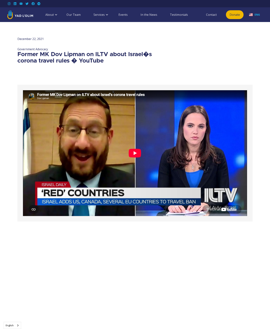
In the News (149, 15)
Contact (211, 15)
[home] (20, 14)
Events (123, 15)
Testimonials (179, 15)
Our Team (73, 15)
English (10, 325)
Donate (235, 15)
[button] (50, 15)
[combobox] (12, 325)
